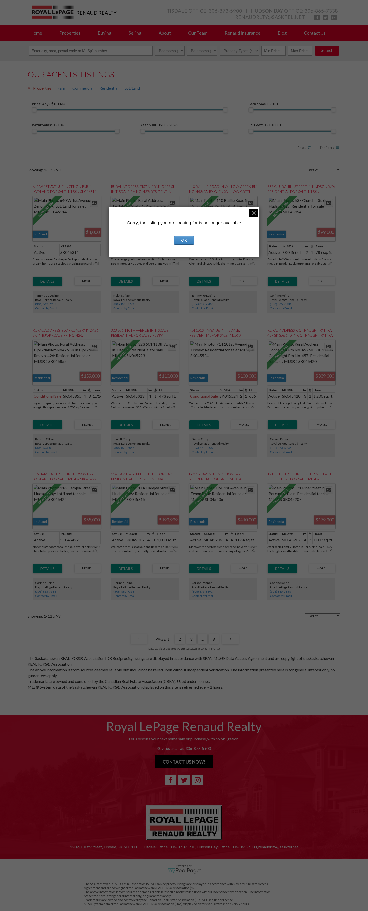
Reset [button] (302, 148)
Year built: (158, 125)
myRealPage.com (184, 870)
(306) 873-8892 (280, 448)
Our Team (197, 33)
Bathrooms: (48, 125)
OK (184, 240)
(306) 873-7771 (123, 304)
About (165, 33)
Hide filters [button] (326, 148)
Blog (282, 33)
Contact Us (315, 33)
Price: (48, 104)
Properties (69, 33)
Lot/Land (132, 88)
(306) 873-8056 (123, 448)
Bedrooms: (263, 104)
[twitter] (325, 17)
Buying (104, 33)
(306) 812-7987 (45, 304)
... (202, 639)
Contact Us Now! (184, 762)
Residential (108, 88)
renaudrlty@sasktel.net (270, 17)
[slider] (34, 109)
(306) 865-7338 (280, 304)
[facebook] (317, 17)
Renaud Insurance (242, 33)
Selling (135, 33)
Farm (61, 88)
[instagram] (334, 17)
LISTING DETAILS (47, 281)
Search (327, 50)
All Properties (39, 88)
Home (36, 33)
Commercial (82, 88)
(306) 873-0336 (45, 448)
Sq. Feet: (265, 125)
